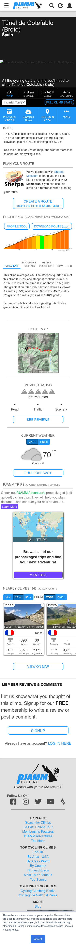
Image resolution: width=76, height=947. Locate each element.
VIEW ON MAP (38, 666)
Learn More (9, 507)
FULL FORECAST (38, 472)
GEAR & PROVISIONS (46, 264)
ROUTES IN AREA (47, 118)
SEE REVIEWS (38, 419)
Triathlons (38, 840)
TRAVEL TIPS (64, 265)
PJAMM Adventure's (30, 492)
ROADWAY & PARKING (29, 264)
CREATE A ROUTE (38, 203)
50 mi (28, 597)
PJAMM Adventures (38, 836)
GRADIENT (11, 265)
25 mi (18, 597)
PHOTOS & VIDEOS (9, 118)
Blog (38, 906)
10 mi (8, 597)
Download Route (28, 118)
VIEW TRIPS (38, 575)
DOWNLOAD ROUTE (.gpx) (52, 226)
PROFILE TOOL (16, 226)
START (49, 597)
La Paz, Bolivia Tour (38, 827)
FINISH (61, 597)
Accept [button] (38, 939)
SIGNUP (38, 730)
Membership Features (38, 831)
